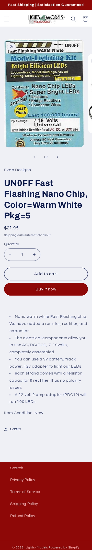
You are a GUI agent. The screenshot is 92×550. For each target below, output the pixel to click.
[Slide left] (34, 157)
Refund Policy (22, 516)
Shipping (10, 235)
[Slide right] (57, 157)
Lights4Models (37, 547)
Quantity (11, 244)
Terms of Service (25, 492)
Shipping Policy (24, 504)
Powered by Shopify (64, 547)
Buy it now (46, 289)
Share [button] (15, 429)
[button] (7, 19)
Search (16, 468)
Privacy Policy (22, 480)
